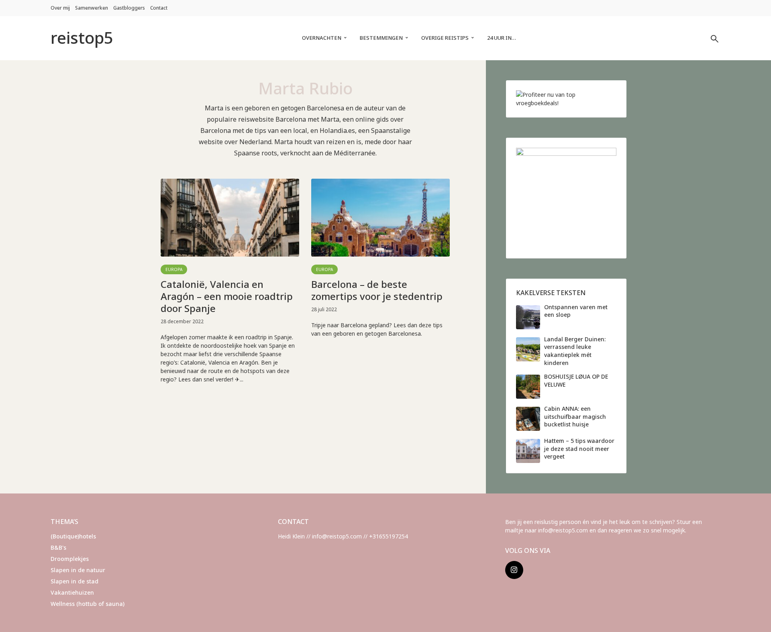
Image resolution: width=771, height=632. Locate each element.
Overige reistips (445, 37)
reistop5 (82, 38)
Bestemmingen (381, 37)
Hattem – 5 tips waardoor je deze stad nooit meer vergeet (579, 448)
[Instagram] (514, 570)
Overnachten (321, 37)
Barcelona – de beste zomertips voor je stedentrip (377, 290)
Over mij (60, 7)
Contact (158, 7)
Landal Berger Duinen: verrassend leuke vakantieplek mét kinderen (575, 351)
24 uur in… (501, 37)
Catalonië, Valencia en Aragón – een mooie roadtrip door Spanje (227, 296)
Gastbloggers (129, 7)
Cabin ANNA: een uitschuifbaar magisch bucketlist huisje (575, 416)
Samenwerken (91, 7)
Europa (173, 269)
